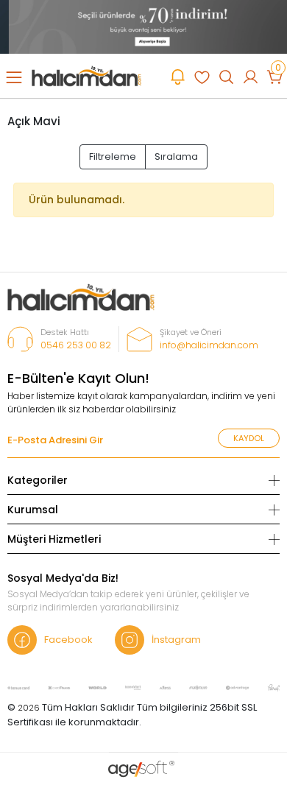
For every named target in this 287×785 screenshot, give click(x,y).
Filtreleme (112, 156)
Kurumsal (32, 509)
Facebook (68, 640)
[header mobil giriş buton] (250, 76)
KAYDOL (248, 438)
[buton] (143, 26)
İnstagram (176, 640)
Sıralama (176, 156)
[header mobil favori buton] (202, 76)
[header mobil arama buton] (226, 76)
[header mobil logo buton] (86, 75)
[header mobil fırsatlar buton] (177, 76)
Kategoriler (37, 480)
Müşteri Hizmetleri (54, 539)
